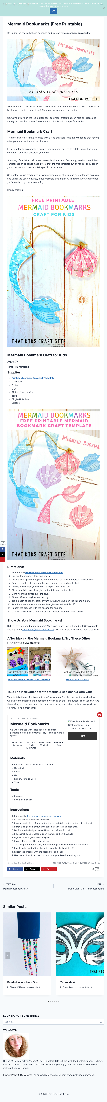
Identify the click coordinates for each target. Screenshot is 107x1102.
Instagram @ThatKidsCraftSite (38, 629)
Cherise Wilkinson (17, 987)
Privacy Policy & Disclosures (17, 1075)
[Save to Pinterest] (2, 559)
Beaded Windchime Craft (23, 982)
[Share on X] (2, 554)
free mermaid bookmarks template (44, 572)
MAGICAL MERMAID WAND (77, 680)
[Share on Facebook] (2, 549)
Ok (53, 10)
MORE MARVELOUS (17, 680)
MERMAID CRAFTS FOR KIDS (38, 680)
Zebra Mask (67, 982)
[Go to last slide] (7, 955)
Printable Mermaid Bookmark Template (33, 378)
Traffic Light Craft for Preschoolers (86, 886)
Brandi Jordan (69, 987)
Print (82, 735)
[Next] (99, 955)
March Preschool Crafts (15, 886)
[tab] (48, 1001)
